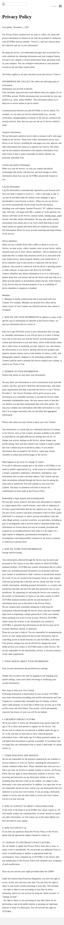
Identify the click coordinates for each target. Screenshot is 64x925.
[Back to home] (14, 6)
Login (54, 6)
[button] (60, 6)
